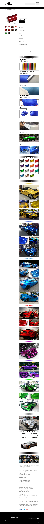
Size (19, 16)
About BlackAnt (22, 7)
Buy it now (21, 22)
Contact (29, 7)
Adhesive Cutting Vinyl (16, 7)
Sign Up (38, 518)
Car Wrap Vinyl (9, 7)
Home (5, 7)
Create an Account (37, 2)
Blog (26, 7)
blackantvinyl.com (14, 518)
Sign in (34, 2)
